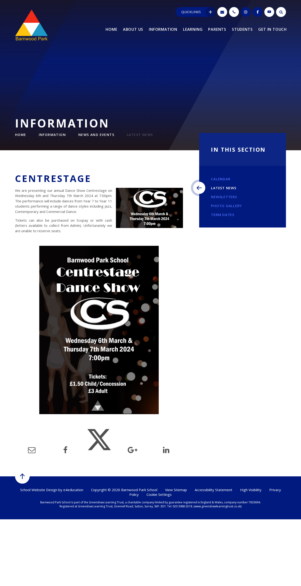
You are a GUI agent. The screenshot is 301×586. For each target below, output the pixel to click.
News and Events (96, 134)
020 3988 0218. (183, 506)
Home (20, 134)
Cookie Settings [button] (159, 494)
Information (52, 134)
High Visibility (250, 489)
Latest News (140, 134)
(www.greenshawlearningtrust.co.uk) (217, 506)
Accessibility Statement (213, 489)
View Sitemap (176, 489)
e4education (73, 489)
